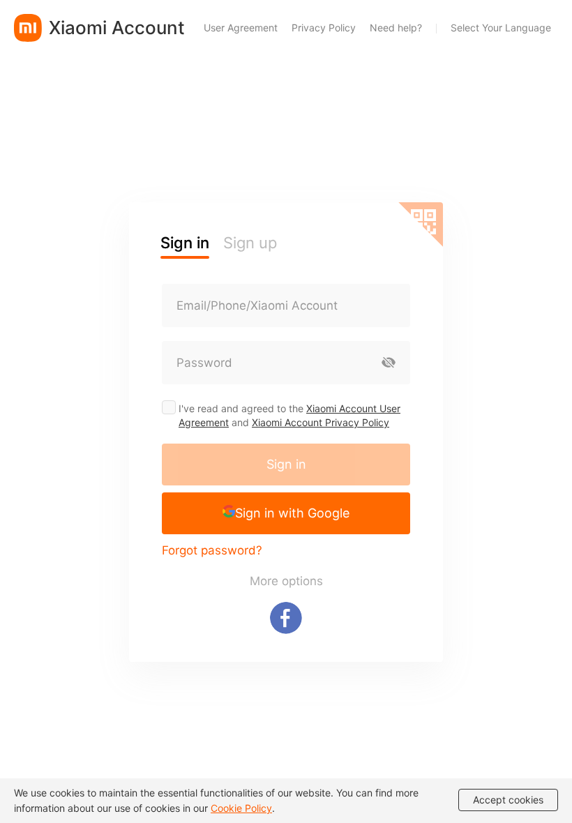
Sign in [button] (184, 243)
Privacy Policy (324, 27)
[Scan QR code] (420, 224)
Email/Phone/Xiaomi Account (257, 305)
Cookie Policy (241, 808)
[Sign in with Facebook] (286, 618)
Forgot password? (212, 550)
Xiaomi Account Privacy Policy (320, 422)
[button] (286, 513)
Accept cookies (508, 800)
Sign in (286, 464)
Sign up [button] (250, 243)
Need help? (396, 27)
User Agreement (241, 27)
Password (204, 363)
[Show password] (388, 363)
